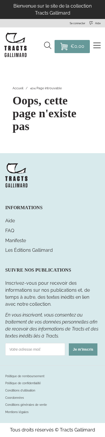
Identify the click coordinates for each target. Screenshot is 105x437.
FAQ (9, 230)
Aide (10, 220)
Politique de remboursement (24, 376)
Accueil (18, 88)
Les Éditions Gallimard (29, 250)
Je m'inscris (83, 349)
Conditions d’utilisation (20, 390)
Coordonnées (14, 397)
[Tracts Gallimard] (16, 187)
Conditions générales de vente (26, 404)
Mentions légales (17, 412)
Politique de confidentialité (23, 383)
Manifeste (15, 240)
